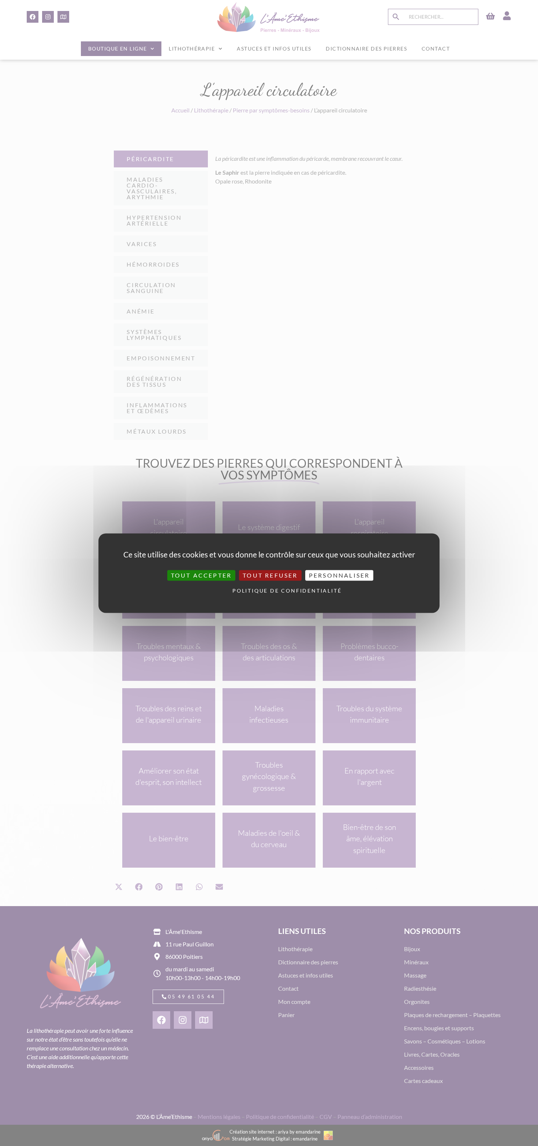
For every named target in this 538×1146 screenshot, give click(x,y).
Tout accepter (201, 575)
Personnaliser (339, 575)
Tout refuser (270, 575)
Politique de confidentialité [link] (270, 591)
